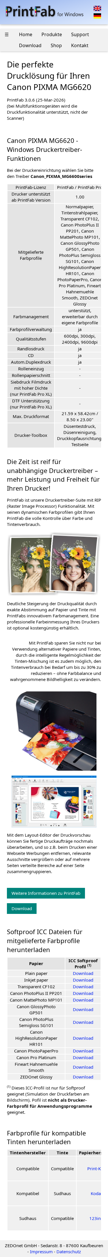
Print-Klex (97, 1168)
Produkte (51, 34)
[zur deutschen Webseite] (97, 15)
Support (80, 34)
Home (25, 34)
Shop (56, 45)
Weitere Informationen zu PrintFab (46, 893)
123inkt (97, 1218)
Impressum (41, 1251)
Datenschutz (68, 1251)
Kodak (97, 1193)
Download (30, 45)
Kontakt (79, 45)
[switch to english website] (97, 8)
